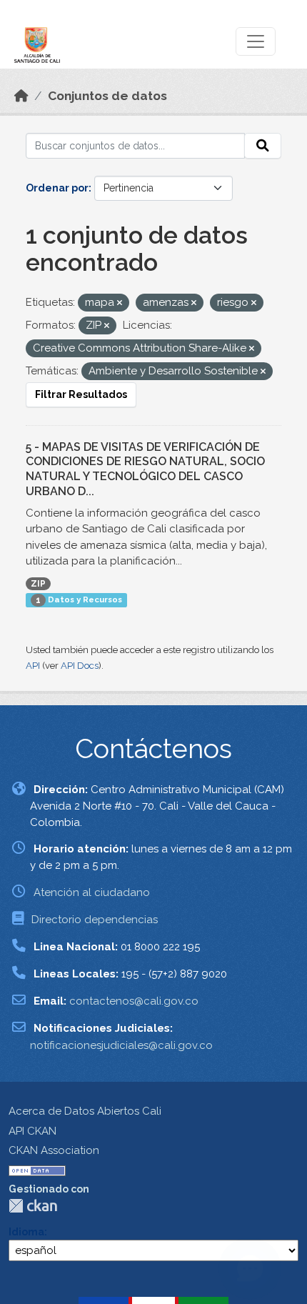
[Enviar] (262, 146)
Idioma (26, 1232)
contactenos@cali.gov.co (133, 1001)
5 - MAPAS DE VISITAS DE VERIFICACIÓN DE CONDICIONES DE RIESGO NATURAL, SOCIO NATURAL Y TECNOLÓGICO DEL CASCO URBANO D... (145, 469)
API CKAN (32, 1131)
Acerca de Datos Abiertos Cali (85, 1111)
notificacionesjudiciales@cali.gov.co (121, 1045)
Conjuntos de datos (107, 96)
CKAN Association (54, 1150)
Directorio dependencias (94, 919)
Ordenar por (57, 188)
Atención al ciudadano (92, 892)
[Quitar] (119, 303)
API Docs (80, 665)
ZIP (38, 584)
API (33, 665)
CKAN (33, 1205)
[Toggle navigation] (256, 41)
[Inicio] (21, 96)
